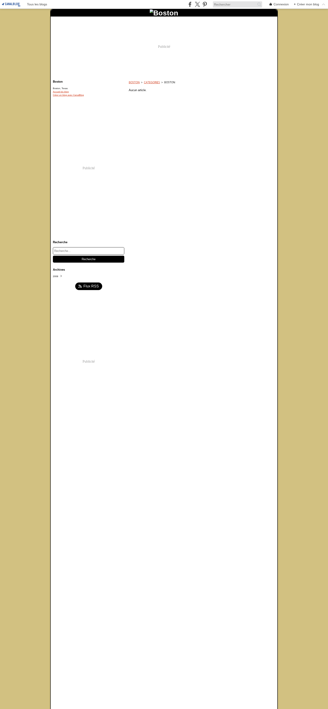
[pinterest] (205, 4)
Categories (152, 82)
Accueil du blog (61, 91)
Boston (134, 82)
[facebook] (190, 4)
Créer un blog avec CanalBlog (68, 95)
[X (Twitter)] (197, 4)
